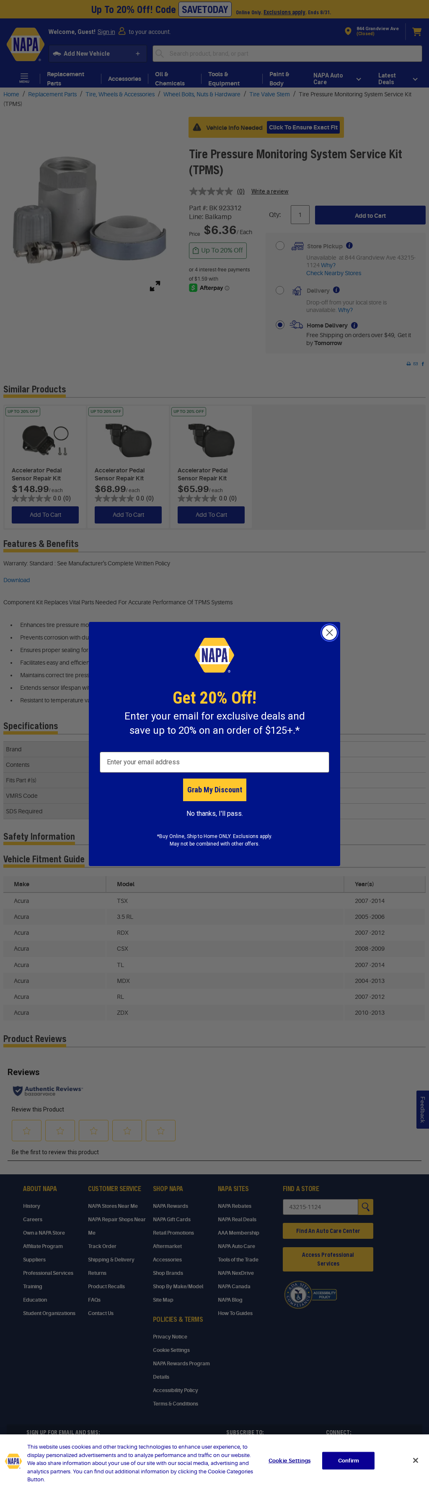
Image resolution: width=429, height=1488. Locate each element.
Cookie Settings (289, 1460)
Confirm (348, 1460)
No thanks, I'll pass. (214, 813)
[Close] (415, 1460)
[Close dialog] (329, 632)
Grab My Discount (214, 789)
